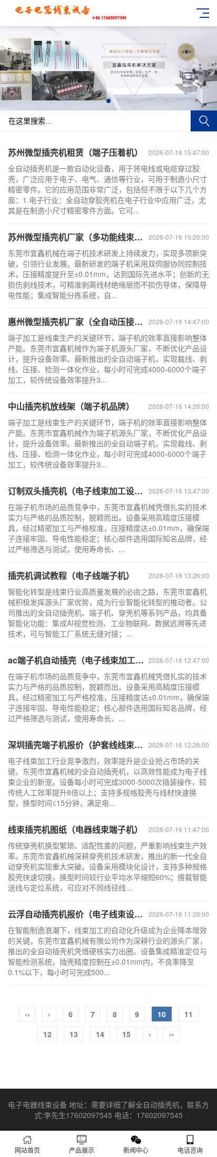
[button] (108, 101)
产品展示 (81, 1149)
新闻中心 (136, 1149)
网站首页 (27, 1149)
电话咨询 (190, 1149)
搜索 (204, 120)
